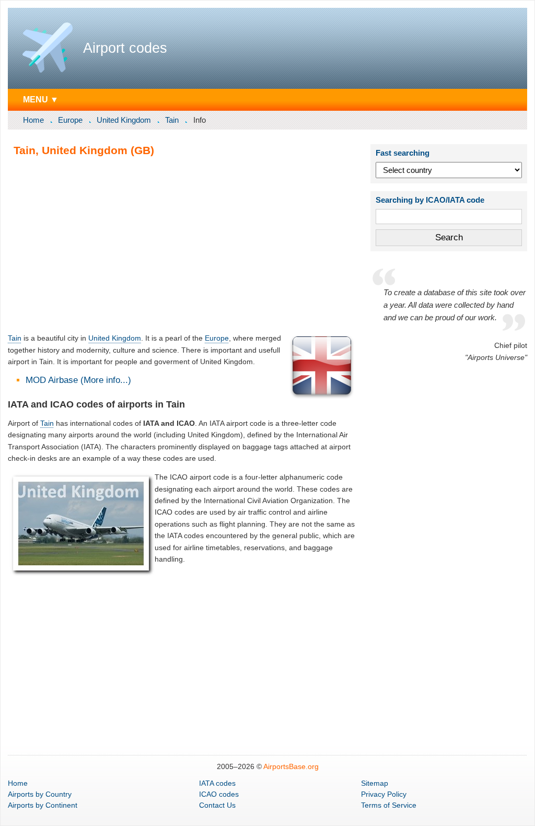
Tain (172, 119)
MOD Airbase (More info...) (78, 380)
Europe (70, 119)
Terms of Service (388, 805)
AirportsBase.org (291, 766)
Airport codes (125, 48)
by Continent (42, 805)
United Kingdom (124, 119)
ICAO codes (219, 794)
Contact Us (217, 805)
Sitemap (374, 783)
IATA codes (217, 783)
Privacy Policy (383, 794)
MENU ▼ (41, 99)
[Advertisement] (182, 244)
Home (33, 119)
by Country (40, 794)
